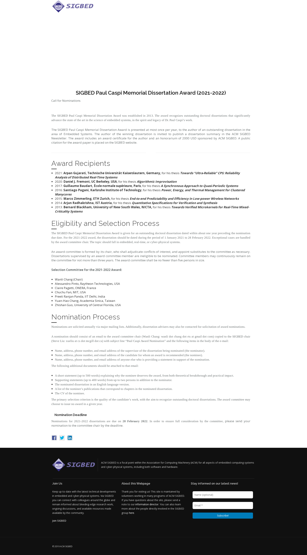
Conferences (197, 7)
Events (180, 7)
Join (250, 7)
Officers (167, 7)
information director (146, 504)
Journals (214, 7)
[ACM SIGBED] (72, 6)
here (131, 513)
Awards (229, 7)
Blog (241, 7)
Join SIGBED (59, 520)
